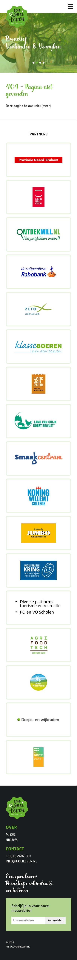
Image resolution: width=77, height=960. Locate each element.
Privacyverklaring (18, 946)
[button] (33, 63)
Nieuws (12, 840)
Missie (11, 834)
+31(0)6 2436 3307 (18, 856)
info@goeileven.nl (21, 861)
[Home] (17, 17)
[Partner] (38, 159)
